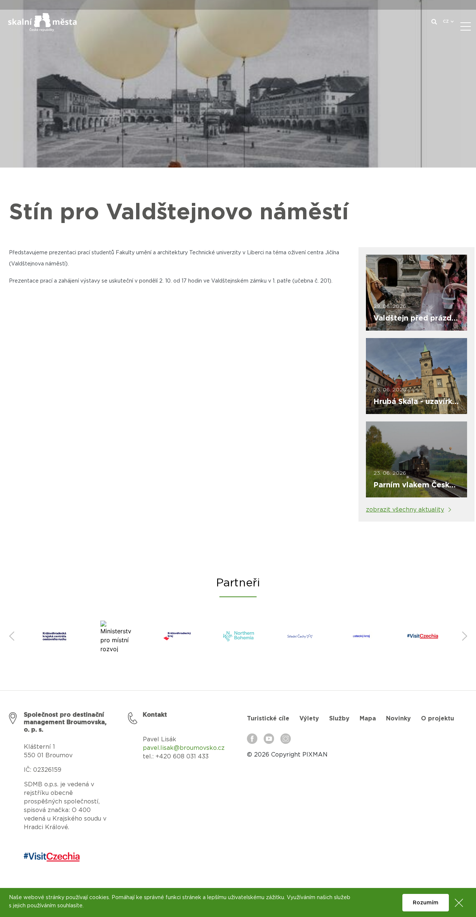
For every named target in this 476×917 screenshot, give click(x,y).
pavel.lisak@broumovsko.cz (184, 748)
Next (464, 636)
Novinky (398, 719)
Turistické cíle (268, 719)
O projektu (437, 719)
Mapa (368, 719)
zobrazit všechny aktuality (405, 510)
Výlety (309, 719)
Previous (11, 636)
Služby (339, 719)
